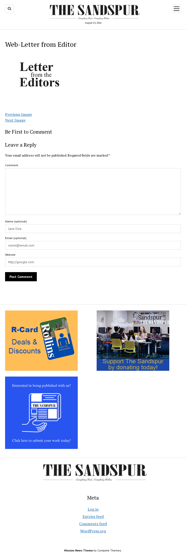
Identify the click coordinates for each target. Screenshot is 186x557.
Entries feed (93, 516)
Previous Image (18, 114)
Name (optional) (16, 221)
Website (10, 254)
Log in (93, 509)
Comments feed (93, 523)
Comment (11, 165)
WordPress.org (93, 531)
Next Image (15, 120)
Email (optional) (15, 238)
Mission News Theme (78, 550)
